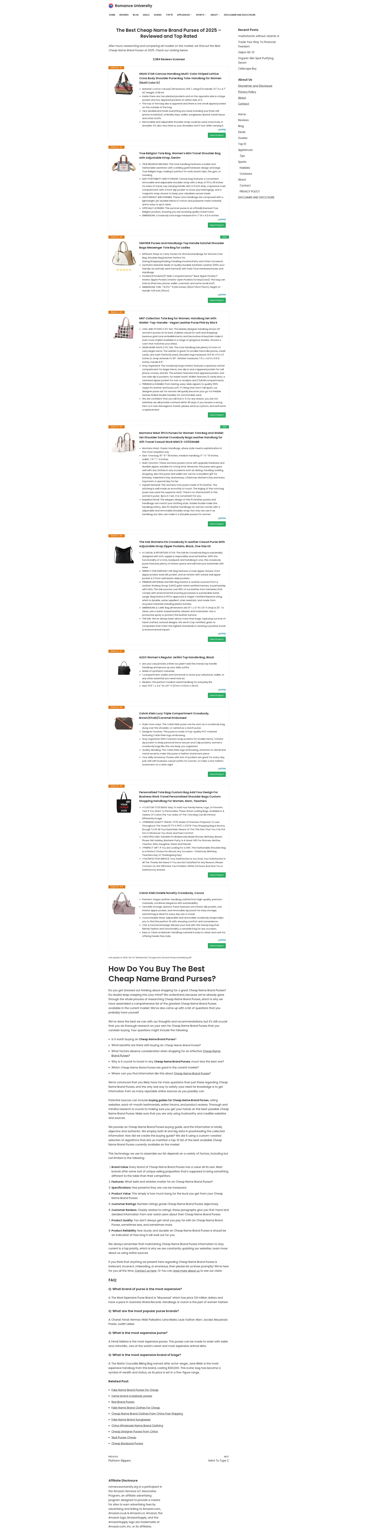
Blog (136, 14)
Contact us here (145, 1271)
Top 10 (169, 14)
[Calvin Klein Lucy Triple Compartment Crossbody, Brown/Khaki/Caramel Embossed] (124, 723)
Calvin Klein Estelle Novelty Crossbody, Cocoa (171, 893)
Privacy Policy (247, 92)
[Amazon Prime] (221, 130)
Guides (158, 14)
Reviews (124, 14)
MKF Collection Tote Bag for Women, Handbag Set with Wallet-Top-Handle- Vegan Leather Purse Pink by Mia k (178, 320)
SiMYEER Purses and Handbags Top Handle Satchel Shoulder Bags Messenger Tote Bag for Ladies (181, 245)
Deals (146, 14)
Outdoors (246, 174)
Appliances (245, 150)
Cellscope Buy (247, 68)
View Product (217, 135)
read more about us (186, 1271)
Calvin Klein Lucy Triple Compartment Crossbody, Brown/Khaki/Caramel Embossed (174, 715)
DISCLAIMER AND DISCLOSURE (239, 14)
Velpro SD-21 (246, 52)
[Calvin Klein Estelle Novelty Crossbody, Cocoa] (124, 903)
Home (112, 14)
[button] (191, 14)
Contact (243, 104)
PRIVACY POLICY (250, 191)
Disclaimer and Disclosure (255, 86)
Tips (242, 156)
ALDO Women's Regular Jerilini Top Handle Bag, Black (176, 657)
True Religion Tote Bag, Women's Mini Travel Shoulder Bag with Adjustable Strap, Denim (180, 155)
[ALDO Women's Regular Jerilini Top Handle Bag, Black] (124, 667)
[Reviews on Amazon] (124, 269)
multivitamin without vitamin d (258, 36)
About (242, 98)
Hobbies (245, 168)
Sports (242, 162)
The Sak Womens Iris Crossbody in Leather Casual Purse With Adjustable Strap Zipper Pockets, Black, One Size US (182, 544)
